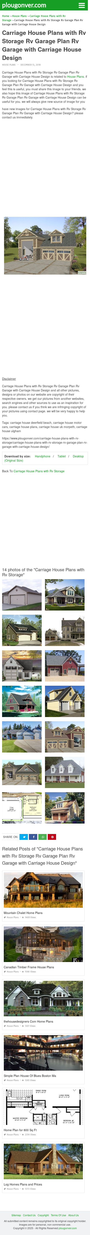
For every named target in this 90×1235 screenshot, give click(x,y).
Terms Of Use (58, 1215)
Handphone (42, 456)
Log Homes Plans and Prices (23, 1184)
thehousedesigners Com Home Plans (28, 1021)
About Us (73, 1215)
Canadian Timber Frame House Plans (29, 967)
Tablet (62, 456)
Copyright (43, 1215)
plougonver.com (24, 5)
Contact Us (29, 1215)
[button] (81, 5)
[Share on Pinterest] (52, 837)
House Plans (8, 64)
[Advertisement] (45, 167)
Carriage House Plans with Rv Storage (39, 471)
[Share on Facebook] (33, 837)
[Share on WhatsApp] (42, 837)
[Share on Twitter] (23, 837)
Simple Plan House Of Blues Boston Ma (30, 1076)
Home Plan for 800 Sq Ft (20, 1130)
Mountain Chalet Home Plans (23, 913)
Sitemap (16, 1215)
